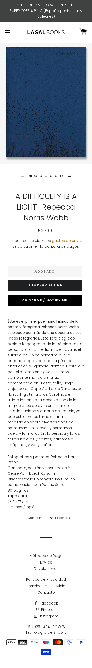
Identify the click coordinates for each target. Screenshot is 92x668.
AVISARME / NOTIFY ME (44, 300)
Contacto (46, 592)
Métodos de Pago (46, 555)
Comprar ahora (44, 285)
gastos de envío (67, 240)
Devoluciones (46, 568)
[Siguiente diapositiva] (69, 176)
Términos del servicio (46, 585)
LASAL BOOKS (53, 626)
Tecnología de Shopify (46, 632)
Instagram (48, 616)
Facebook (48, 603)
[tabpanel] (46, 102)
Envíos (46, 562)
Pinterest (48, 609)
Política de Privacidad (46, 579)
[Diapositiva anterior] (22, 176)
